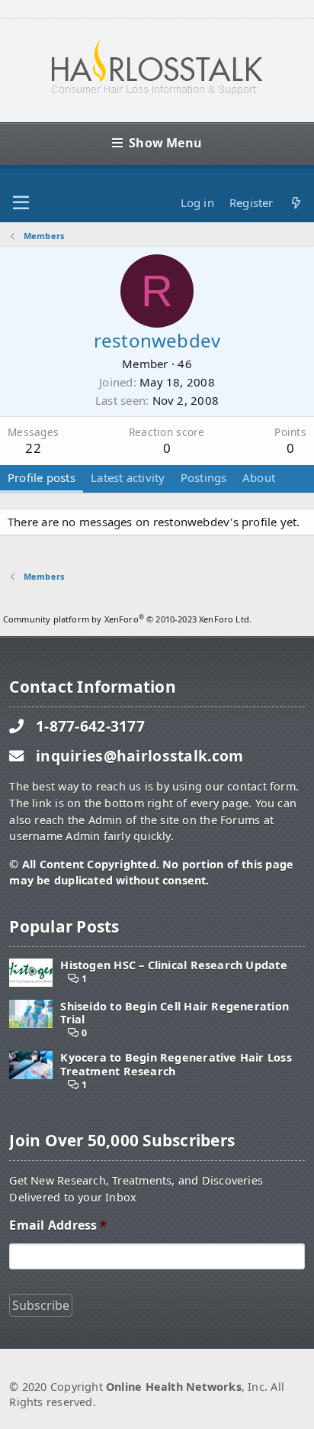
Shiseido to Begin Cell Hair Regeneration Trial (174, 1013)
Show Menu (165, 142)
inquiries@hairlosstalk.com (140, 755)
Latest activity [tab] (128, 477)
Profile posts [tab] (41, 477)
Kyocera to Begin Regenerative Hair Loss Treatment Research (175, 1064)
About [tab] (258, 477)
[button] (21, 203)
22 (33, 448)
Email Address (58, 1225)
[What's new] (296, 203)
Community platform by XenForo (127, 619)
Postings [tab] (204, 477)
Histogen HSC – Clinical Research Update (173, 965)
